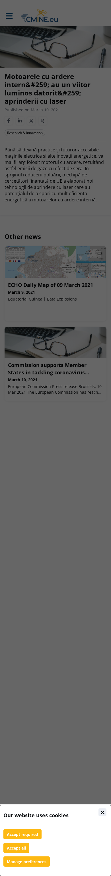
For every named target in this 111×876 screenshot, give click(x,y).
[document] (55, 840)
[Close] (102, 812)
